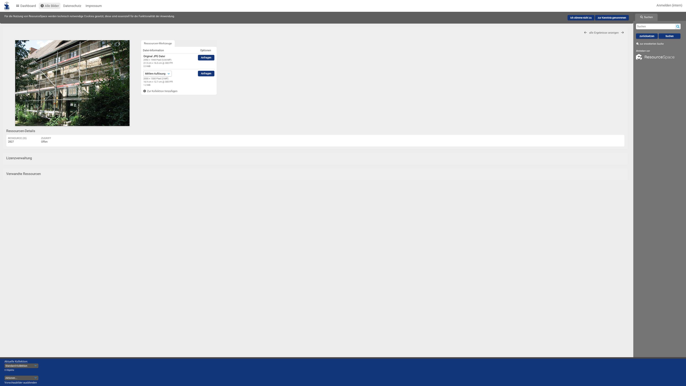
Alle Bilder (51, 6)
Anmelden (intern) (669, 5)
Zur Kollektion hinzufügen (161, 91)
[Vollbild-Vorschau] (72, 83)
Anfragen (206, 57)
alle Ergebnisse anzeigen (604, 32)
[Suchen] (678, 26)
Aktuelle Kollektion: (16, 361)
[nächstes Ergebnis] (622, 32)
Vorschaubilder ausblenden (20, 382)
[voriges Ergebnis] (585, 32)
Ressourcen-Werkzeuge (158, 43)
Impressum (94, 6)
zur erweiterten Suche (652, 43)
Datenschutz (72, 6)
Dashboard (28, 6)
